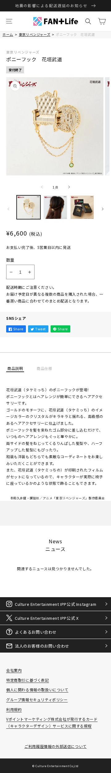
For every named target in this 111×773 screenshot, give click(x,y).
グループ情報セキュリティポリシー (37, 699)
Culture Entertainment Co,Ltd (57, 766)
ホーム (7, 34)
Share (18, 328)
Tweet (40, 328)
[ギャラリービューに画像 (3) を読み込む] (82, 207)
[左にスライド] (42, 187)
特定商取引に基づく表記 (27, 680)
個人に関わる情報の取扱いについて (37, 689)
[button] (9, 21)
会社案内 (14, 670)
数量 (10, 260)
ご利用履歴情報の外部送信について (55, 746)
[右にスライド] (69, 187)
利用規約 (14, 709)
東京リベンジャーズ (34, 34)
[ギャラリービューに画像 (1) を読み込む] (28, 207)
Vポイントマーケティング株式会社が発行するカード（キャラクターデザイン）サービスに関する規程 (51, 722)
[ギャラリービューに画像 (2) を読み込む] (55, 207)
